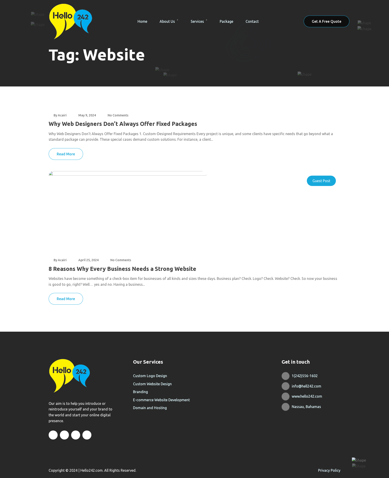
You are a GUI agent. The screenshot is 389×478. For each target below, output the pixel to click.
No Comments (118, 115)
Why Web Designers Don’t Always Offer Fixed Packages (123, 124)
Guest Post (321, 181)
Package (226, 21)
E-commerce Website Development (161, 400)
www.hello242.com (307, 396)
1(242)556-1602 (305, 376)
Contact (252, 21)
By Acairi (60, 115)
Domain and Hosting (150, 408)
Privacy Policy (329, 470)
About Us (167, 21)
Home (142, 21)
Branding (140, 392)
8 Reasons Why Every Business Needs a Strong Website (122, 269)
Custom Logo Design (150, 376)
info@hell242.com (306, 386)
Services (197, 21)
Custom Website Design (152, 384)
